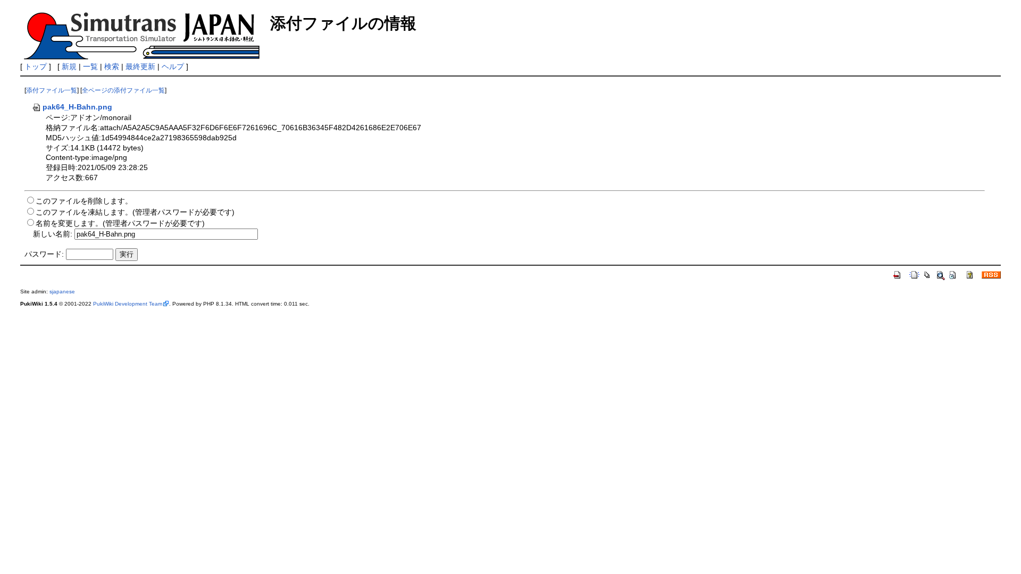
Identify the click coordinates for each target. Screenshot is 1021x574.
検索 (111, 66)
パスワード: (44, 254)
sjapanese (62, 291)
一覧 (90, 66)
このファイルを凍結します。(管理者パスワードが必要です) (135, 212)
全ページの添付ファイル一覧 (123, 90)
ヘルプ (173, 66)
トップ (35, 66)
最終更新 (140, 66)
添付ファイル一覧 (51, 90)
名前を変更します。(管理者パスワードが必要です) (120, 223)
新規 (69, 66)
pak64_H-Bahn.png (77, 107)
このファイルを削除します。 (84, 201)
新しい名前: (52, 234)
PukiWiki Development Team (127, 304)
